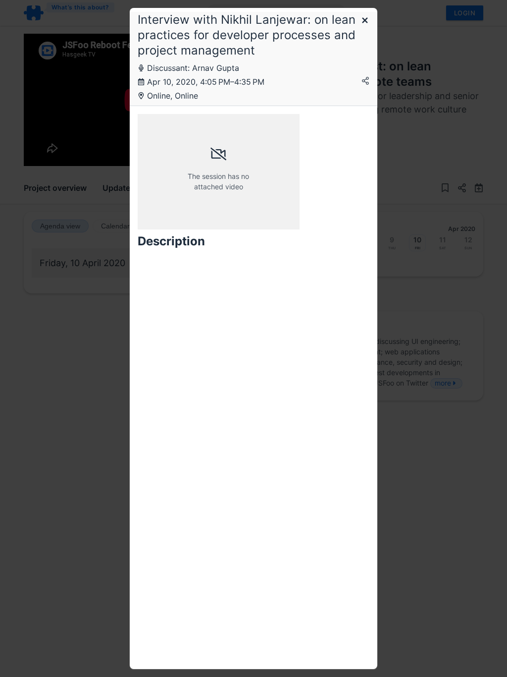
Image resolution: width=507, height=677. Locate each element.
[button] (364, 21)
